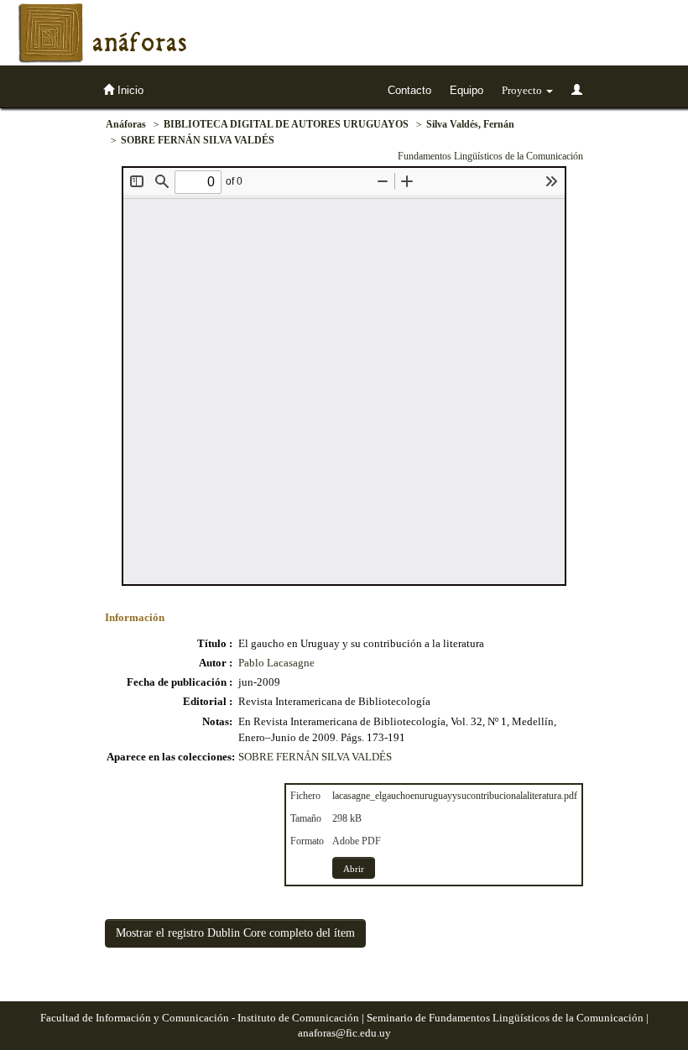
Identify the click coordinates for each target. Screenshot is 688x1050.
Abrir (353, 869)
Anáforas (126, 124)
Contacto (409, 90)
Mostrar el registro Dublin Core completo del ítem (235, 933)
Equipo (466, 90)
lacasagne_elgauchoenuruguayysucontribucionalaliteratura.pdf (454, 796)
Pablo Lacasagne (276, 662)
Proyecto (523, 90)
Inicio (128, 90)
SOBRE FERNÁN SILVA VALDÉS (197, 140)
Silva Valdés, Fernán (470, 124)
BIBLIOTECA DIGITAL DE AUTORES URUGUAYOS (286, 124)
